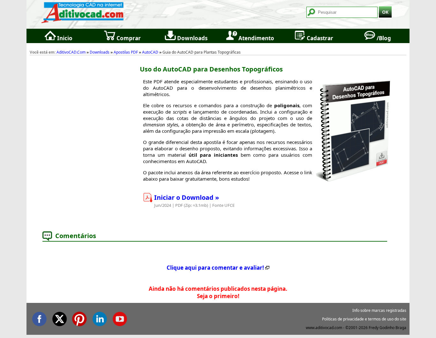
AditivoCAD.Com (71, 52)
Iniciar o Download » (186, 197)
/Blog (383, 38)
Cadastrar (319, 38)
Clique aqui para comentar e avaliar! (215, 267)
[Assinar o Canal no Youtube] (119, 317)
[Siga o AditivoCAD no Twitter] (59, 317)
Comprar (128, 38)
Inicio (64, 38)
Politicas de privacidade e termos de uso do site (364, 319)
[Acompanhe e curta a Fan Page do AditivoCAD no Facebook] (39, 317)
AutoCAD (150, 52)
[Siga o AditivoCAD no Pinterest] (79, 317)
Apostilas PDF (126, 52)
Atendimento (255, 38)
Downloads (191, 38)
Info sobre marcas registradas (379, 310)
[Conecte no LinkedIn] (99, 317)
